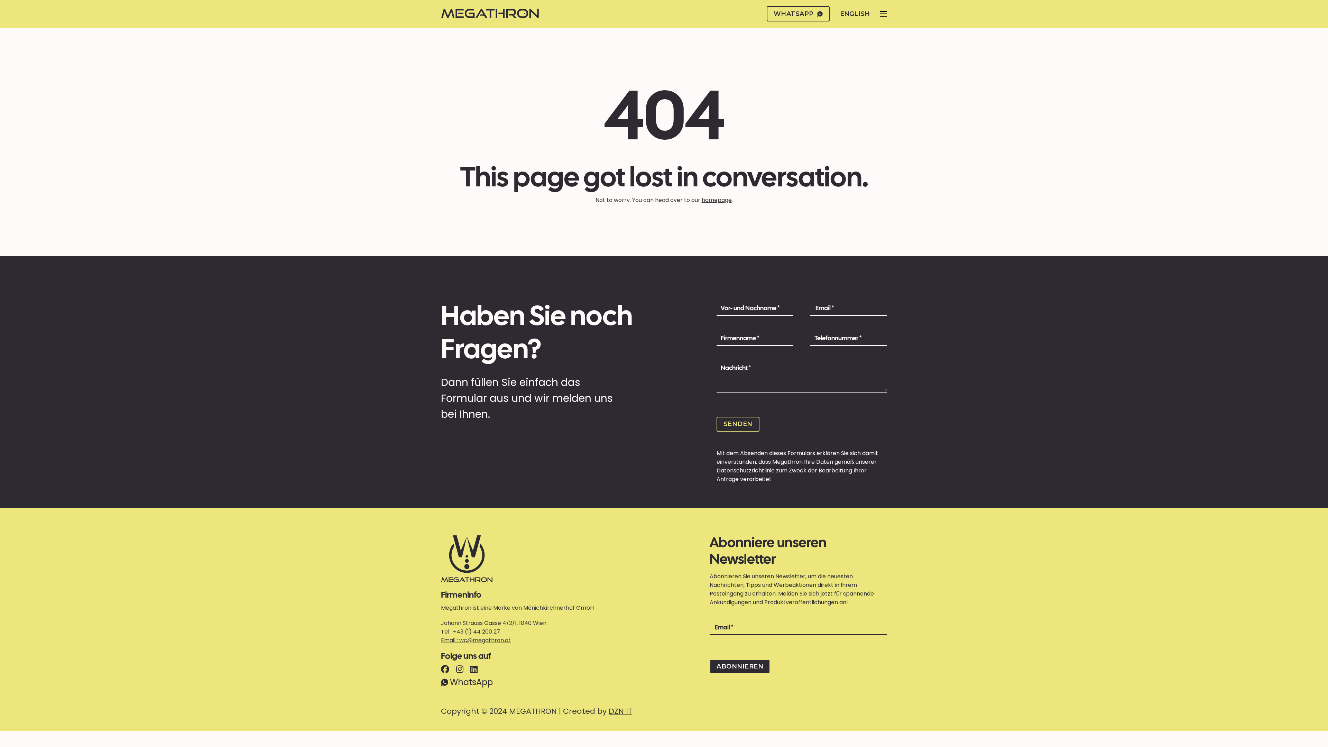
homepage (717, 200)
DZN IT (620, 711)
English (855, 14)
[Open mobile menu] (883, 14)
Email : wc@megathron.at (476, 640)
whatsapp (794, 14)
